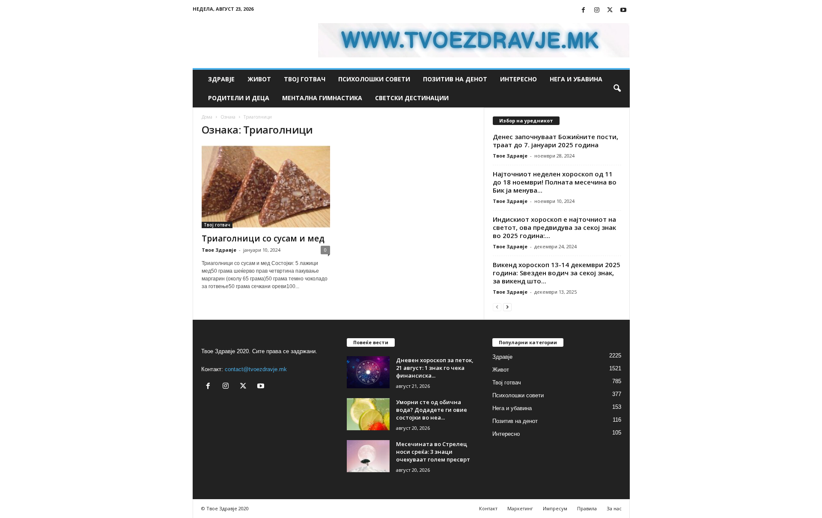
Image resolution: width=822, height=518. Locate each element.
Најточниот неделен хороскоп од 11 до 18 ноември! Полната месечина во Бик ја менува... (554, 182)
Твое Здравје (219, 250)
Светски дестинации (412, 98)
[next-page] (507, 306)
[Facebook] (583, 10)
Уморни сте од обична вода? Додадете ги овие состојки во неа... (431, 409)
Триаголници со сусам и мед (263, 238)
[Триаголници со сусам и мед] (266, 186)
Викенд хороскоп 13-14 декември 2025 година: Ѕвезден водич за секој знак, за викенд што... (556, 272)
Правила (587, 508)
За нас (614, 508)
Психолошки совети (374, 79)
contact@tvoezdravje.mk (256, 369)
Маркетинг (520, 508)
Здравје (221, 79)
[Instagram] (597, 10)
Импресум (555, 508)
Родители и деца (238, 98)
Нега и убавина (576, 79)
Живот (259, 79)
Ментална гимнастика (322, 98)
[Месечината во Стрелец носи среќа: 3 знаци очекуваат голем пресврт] (368, 456)
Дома (207, 117)
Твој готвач (304, 79)
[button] (617, 88)
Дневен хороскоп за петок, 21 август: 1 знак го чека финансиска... (435, 367)
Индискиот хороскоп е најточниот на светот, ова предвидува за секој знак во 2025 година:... (554, 227)
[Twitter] (610, 10)
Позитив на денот (455, 79)
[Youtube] (623, 10)
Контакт (488, 508)
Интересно (518, 79)
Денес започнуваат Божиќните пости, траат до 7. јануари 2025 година (555, 140)
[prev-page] (497, 306)
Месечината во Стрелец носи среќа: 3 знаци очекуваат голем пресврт (433, 451)
